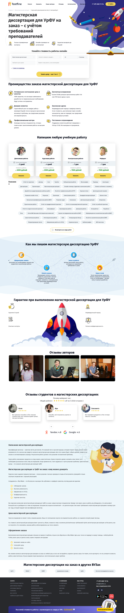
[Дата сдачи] (23, 63)
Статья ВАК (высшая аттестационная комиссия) (41, 213)
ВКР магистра (100, 222)
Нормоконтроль (73, 222)
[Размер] (70, 58)
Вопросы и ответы (37, 588)
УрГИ (12, 571)
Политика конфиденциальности (41, 593)
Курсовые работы (15, 588)
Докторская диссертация (87, 200)
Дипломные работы (16, 586)
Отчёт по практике (28, 182)
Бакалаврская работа (65, 208)
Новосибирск (81, 586)
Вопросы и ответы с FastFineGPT (41, 603)
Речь (21, 213)
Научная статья (84, 191)
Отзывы (61, 4)
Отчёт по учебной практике (100, 204)
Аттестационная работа (50, 217)
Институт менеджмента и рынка (104, 571)
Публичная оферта (37, 590)
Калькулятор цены (105, 609)
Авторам (61, 588)
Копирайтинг (95, 208)
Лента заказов (35, 598)
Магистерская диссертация (22, 10)
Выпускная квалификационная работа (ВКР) (39, 200)
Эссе (48, 182)
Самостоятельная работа (32, 217)
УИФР (43, 571)
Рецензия (45, 195)
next (73, 427)
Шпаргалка (102, 200)
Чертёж (57, 182)
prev (51, 427)
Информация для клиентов (39, 595)
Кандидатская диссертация (87, 195)
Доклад (41, 182)
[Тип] (82, 58)
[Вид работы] (23, 58)
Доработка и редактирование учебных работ (37, 191)
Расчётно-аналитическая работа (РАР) (96, 217)
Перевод (95, 182)
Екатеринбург (81, 588)
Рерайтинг (106, 208)
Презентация (36, 186)
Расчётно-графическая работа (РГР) (65, 191)
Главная (10, 10)
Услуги (30, 4)
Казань (79, 590)
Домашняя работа (81, 208)
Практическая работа (30, 204)
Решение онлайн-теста (31, 195)
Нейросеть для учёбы (16, 595)
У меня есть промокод (18, 68)
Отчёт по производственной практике (76, 204)
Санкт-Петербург (82, 583)
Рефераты (13, 590)
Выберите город (64, 593)
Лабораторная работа (70, 182)
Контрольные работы (16, 583)
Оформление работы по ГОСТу (55, 222)
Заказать (39, 4)
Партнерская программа (38, 583)
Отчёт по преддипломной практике (51, 204)
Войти (111, 4)
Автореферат (51, 208)
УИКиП (27, 571)
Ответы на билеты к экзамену (103, 186)
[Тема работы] (62, 63)
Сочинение (73, 200)
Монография (84, 182)
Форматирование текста (35, 222)
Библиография (87, 222)
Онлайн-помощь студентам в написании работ (77, 186)
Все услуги (13, 593)
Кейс (63, 217)
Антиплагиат (72, 4)
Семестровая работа (69, 195)
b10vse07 (68, 610)
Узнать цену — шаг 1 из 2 (49, 74)
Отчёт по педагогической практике (32, 208)
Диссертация (24, 186)
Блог (60, 590)
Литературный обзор (75, 217)
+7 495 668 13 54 (98, 4)
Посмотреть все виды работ (63, 230)
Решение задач (60, 200)
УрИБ (82, 571)
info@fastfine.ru (101, 584)
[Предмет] (49, 58)
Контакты (83, 4)
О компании (63, 583)
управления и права (62, 571)
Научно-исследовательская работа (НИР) (69, 213)
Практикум (56, 195)
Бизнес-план (103, 195)
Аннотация (106, 182)
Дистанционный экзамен (100, 191)
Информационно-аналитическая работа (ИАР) (99, 213)
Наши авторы (50, 4)
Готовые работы (36, 600)
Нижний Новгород (82, 593)
